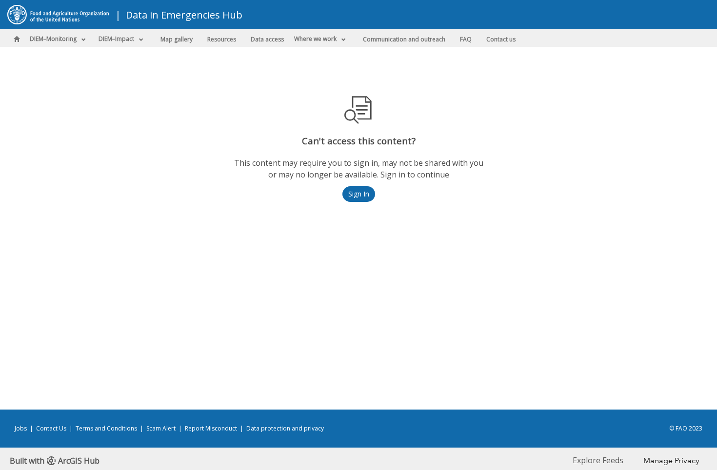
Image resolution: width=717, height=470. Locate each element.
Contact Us (51, 428)
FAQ (466, 39)
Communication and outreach (404, 39)
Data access (267, 39)
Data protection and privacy (285, 428)
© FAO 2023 (685, 428)
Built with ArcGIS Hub (55, 460)
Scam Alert (161, 428)
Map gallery (176, 39)
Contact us (501, 39)
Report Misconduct (211, 428)
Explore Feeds (598, 460)
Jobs (21, 428)
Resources (221, 39)
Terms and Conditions (106, 428)
